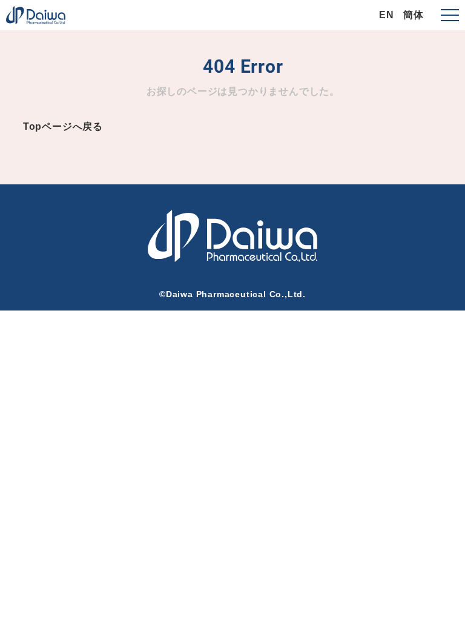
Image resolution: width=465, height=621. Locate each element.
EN (386, 15)
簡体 (413, 15)
